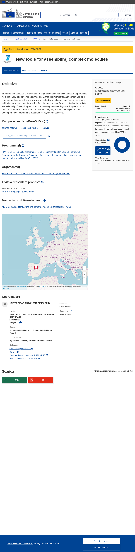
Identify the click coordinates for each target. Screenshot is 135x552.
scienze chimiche (29, 128)
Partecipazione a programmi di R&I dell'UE (32, 355)
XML (17, 380)
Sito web (25, 352)
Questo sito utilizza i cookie (20, 543)
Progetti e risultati (34, 33)
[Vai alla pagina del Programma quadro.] (7, 59)
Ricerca (83, 33)
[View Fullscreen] (84, 268)
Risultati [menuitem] (44, 70)
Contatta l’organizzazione (32, 348)
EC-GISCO (42, 286)
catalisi (45, 128)
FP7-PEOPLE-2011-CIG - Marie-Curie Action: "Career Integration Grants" (36, 173)
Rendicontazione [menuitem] (29, 70)
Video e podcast (51, 33)
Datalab (74, 33)
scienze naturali (9, 128)
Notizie (65, 33)
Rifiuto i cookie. (101, 548)
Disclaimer (6, 289)
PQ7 (35, 39)
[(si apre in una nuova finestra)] (23, 13)
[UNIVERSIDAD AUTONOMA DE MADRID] (36, 267)
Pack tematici (17, 33)
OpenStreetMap (21, 286)
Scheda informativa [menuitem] (11, 70)
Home (6, 33)
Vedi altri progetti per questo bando (18, 192)
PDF (43, 380)
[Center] (84, 278)
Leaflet (5, 286)
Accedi (66, 15)
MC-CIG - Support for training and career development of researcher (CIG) (36, 207)
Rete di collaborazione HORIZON (32, 358)
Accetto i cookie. (101, 541)
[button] (77, 15)
